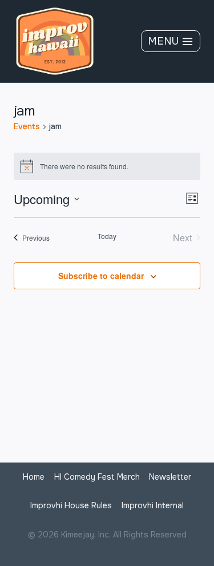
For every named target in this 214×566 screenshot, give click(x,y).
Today (107, 236)
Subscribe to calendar (101, 275)
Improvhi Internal (153, 505)
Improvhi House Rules (71, 505)
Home (34, 477)
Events (27, 126)
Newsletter (170, 477)
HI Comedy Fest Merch (97, 477)
